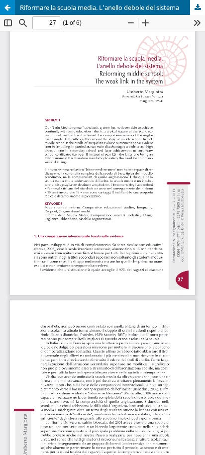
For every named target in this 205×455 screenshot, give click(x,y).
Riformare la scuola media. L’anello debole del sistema (99, 7)
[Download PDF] (197, 7)
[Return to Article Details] (7, 7)
